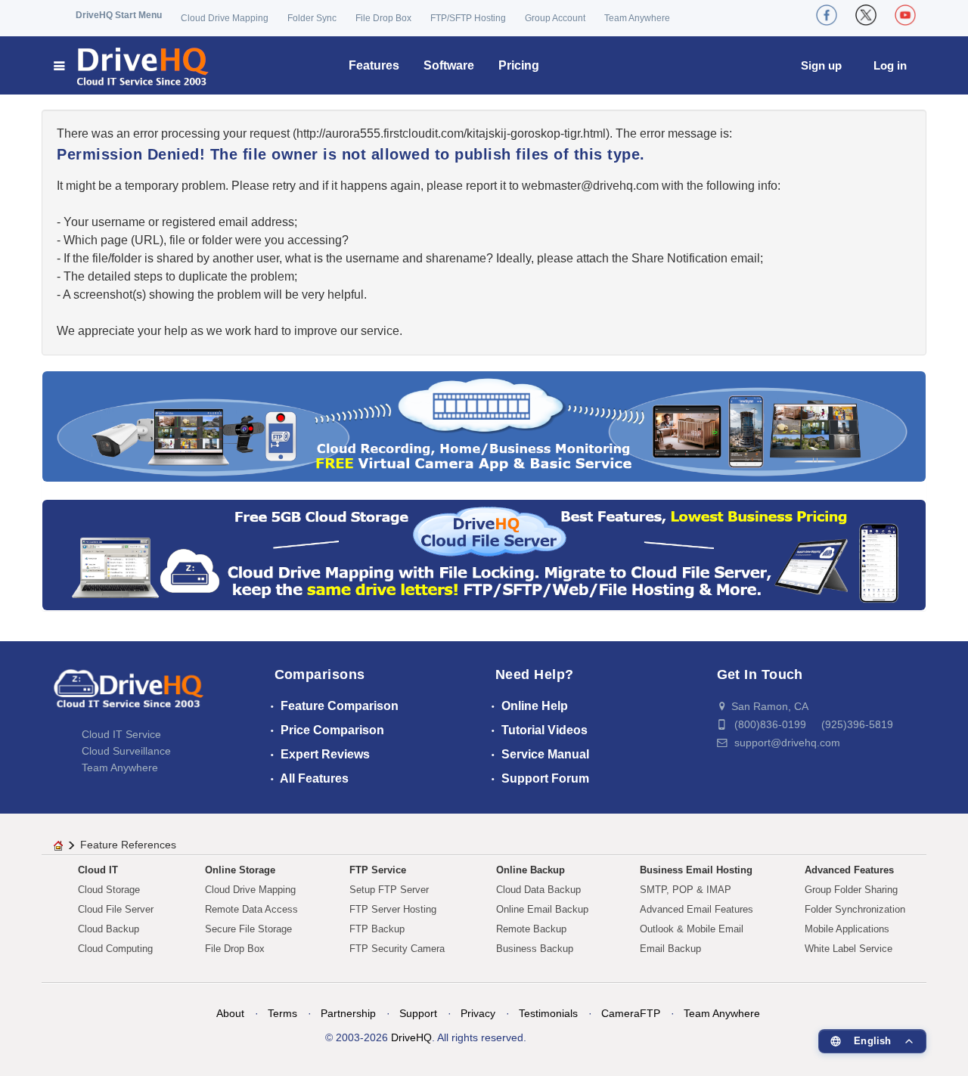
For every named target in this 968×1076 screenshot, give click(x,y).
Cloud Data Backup (538, 889)
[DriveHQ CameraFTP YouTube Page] (905, 15)
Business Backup (534, 948)
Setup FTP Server (389, 889)
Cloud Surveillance (126, 751)
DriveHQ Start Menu (119, 15)
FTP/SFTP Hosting (468, 18)
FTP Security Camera (397, 948)
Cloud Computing (115, 948)
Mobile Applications (847, 929)
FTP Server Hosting (392, 909)
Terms (282, 1013)
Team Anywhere (637, 18)
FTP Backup (377, 929)
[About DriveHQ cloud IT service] (128, 696)
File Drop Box (383, 18)
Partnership (348, 1013)
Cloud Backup (108, 929)
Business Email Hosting (696, 870)
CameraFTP (630, 1013)
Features (374, 65)
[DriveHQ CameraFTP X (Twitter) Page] (866, 15)
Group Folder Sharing (851, 889)
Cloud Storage (109, 889)
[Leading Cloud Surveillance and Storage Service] (484, 425)
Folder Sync (312, 18)
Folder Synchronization (855, 909)
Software (449, 65)
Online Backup (530, 870)
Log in (890, 65)
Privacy (478, 1013)
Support (418, 1013)
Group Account (555, 18)
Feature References (128, 845)
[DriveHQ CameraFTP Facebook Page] (826, 15)
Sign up (821, 65)
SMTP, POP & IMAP (685, 889)
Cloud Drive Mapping (224, 18)
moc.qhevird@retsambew (590, 185)
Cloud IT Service (121, 734)
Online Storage (240, 870)
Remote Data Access (251, 909)
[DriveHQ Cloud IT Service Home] (132, 65)
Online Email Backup (542, 909)
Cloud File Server (116, 909)
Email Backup (670, 948)
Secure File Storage (248, 929)
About (230, 1013)
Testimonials (548, 1013)
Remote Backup (531, 929)
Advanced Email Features (696, 909)
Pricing (518, 65)
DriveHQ (411, 1037)
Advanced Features (849, 870)
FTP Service (377, 870)
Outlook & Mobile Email (691, 929)
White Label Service (848, 948)
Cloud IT (98, 870)
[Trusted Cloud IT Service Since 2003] (484, 553)
